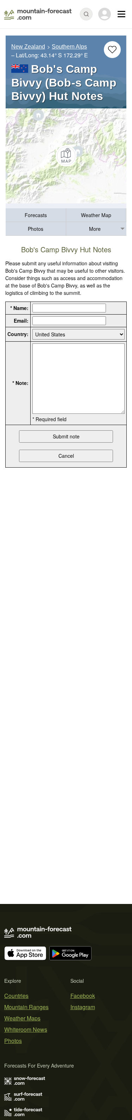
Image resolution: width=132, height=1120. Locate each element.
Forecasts (36, 215)
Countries (16, 996)
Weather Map (96, 215)
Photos (35, 228)
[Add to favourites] (112, 49)
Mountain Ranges (26, 1007)
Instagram (82, 1007)
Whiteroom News (25, 1029)
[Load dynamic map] (66, 155)
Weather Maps (22, 1018)
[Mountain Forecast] (37, 14)
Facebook (82, 996)
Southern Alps (69, 47)
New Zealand (28, 47)
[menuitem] (36, 215)
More (95, 228)
